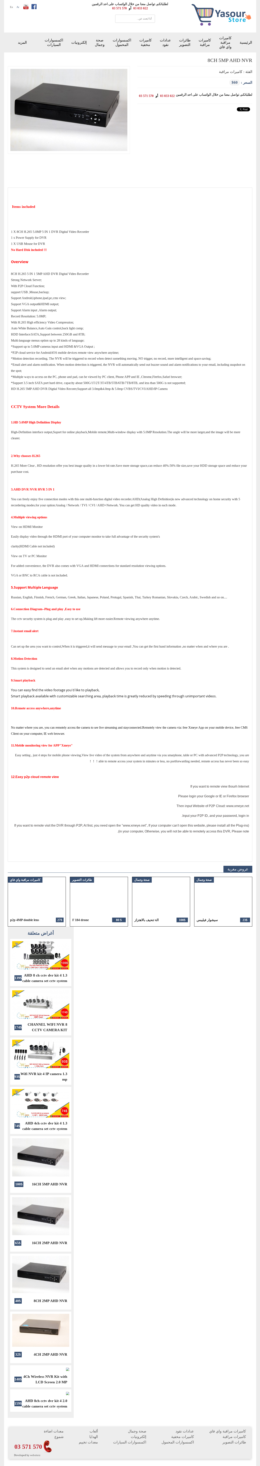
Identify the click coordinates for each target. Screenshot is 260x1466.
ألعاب (94, 1431)
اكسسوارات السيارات (54, 42)
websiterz (35, 1455)
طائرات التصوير (185, 42)
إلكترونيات (79, 42)
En (11, 7)
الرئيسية (246, 42)
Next (245, 901)
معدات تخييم (88, 1442)
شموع (59, 1437)
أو (130, 8)
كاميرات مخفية (145, 42)
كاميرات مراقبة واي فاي (225, 42)
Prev (11, 901)
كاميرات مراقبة (205, 42)
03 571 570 (28, 1446)
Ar (17, 7)
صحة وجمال (100, 42)
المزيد (22, 42)
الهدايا (93, 1437)
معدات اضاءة (54, 1431)
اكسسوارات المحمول (122, 42)
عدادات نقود (165, 42)
